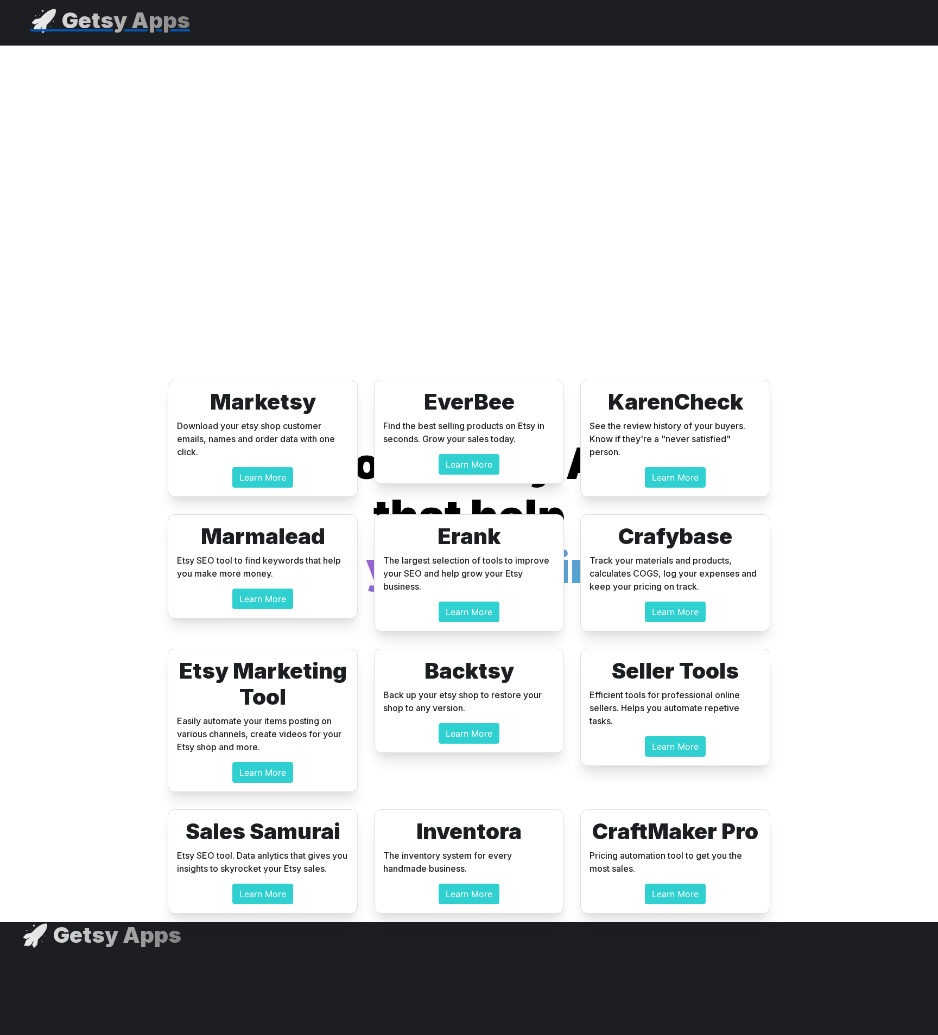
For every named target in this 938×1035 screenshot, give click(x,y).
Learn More (262, 477)
